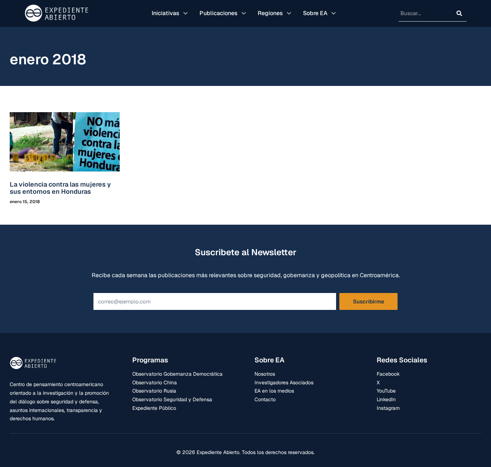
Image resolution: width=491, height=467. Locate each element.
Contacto (265, 399)
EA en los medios (274, 391)
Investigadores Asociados (283, 382)
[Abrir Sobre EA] (333, 13)
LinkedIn (386, 399)
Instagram (388, 408)
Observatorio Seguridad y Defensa (172, 399)
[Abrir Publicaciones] (243, 13)
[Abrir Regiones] (289, 13)
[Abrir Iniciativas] (185, 13)
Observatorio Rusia (154, 391)
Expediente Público (154, 408)
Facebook (388, 374)
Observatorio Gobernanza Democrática (177, 374)
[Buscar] (459, 13)
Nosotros (264, 374)
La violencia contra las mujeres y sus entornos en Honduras (60, 188)
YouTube (386, 391)
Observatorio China (154, 382)
